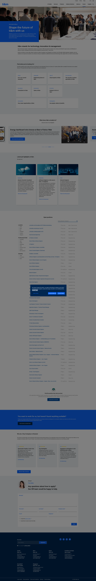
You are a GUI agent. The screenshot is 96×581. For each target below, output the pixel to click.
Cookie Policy (35, 290)
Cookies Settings (35, 293)
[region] (48, 290)
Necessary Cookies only (52, 293)
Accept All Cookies (61, 293)
